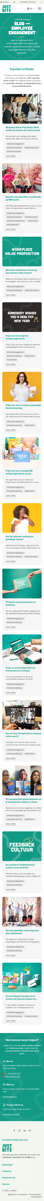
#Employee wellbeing (14, 148)
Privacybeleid (34, 1194)
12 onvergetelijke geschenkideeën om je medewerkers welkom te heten (23, 800)
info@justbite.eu (10, 1097)
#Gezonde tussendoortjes (16, 221)
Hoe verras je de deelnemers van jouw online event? (23, 735)
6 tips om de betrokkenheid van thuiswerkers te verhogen (20, 669)
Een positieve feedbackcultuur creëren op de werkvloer (20, 866)
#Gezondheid (33, 221)
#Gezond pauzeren (31, 148)
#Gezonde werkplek (14, 151)
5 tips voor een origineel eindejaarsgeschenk (17, 337)
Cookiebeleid (36, 1197)
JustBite (13, 1190)
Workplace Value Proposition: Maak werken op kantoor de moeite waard (23, 128)
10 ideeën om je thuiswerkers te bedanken (21, 603)
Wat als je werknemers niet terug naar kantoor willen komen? (21, 271)
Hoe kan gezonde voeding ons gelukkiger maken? (19, 538)
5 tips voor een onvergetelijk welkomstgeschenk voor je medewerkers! (19, 472)
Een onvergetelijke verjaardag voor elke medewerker (22, 932)
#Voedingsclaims (13, 225)
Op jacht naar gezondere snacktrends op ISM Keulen (23, 198)
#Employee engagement (15, 144)
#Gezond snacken (31, 217)
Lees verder (11, 156)
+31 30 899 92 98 (13, 1076)
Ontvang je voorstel (11, 1114)
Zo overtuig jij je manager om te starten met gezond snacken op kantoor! (21, 997)
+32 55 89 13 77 (14, 1073)
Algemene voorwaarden (17, 1194)
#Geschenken (29, 356)
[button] (31, 8)
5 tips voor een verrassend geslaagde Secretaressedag (23, 406)
